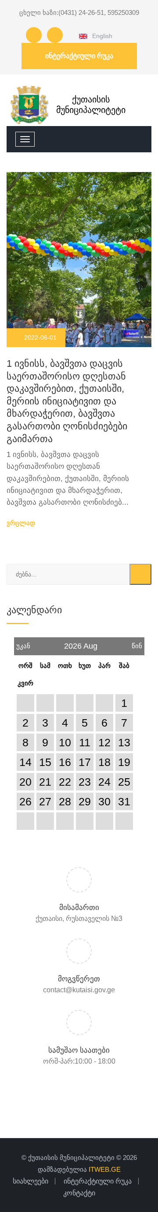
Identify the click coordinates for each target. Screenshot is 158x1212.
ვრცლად (22, 523)
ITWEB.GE (105, 1169)
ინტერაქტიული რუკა (79, 56)
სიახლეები (30, 1181)
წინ (137, 643)
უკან (23, 643)
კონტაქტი (79, 1193)
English (100, 35)
